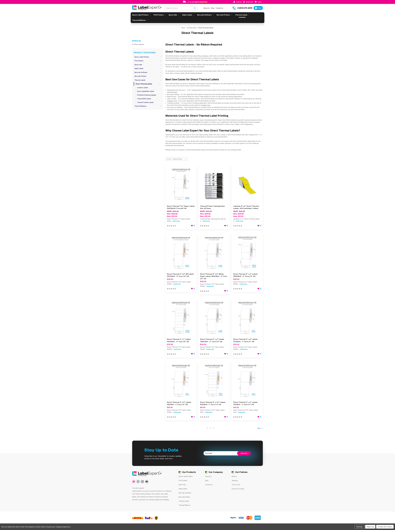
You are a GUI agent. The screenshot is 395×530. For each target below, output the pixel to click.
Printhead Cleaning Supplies (146, 95)
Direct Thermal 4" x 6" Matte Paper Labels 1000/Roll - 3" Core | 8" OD (213, 276)
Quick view (180, 182)
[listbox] (179, 159)
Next (259, 428)
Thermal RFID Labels (144, 99)
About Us (207, 8)
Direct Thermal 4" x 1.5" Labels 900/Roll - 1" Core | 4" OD (212, 403)
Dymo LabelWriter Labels (145, 91)
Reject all (370, 527)
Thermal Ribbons (139, 20)
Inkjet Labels (187, 15)
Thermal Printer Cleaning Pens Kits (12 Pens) (212, 207)
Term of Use (236, 484)
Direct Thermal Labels (144, 84)
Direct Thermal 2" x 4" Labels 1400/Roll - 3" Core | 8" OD (212, 340)
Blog (213, 8)
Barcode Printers (223, 15)
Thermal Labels (241, 15)
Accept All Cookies (385, 527)
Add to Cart (181, 189)
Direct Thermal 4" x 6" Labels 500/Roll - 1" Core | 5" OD (245, 340)
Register (250, 2)
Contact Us (219, 8)
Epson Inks (173, 15)
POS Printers (159, 15)
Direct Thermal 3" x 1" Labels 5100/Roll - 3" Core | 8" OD (179, 340)
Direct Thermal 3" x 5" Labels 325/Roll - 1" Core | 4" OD (245, 403)
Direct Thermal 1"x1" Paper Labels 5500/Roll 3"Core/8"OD (181, 207)
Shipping (235, 480)
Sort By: (169, 159)
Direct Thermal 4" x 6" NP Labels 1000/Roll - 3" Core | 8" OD (180, 275)
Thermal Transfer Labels (145, 102)
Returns (234, 476)
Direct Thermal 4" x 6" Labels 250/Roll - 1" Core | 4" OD (179, 403)
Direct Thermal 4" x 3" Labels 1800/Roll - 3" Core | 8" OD (245, 275)
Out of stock (247, 189)
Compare (180, 185)
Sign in (239, 2)
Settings (359, 527)
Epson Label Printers (140, 15)
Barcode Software (204, 15)
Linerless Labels (142, 87)
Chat (259, 8)
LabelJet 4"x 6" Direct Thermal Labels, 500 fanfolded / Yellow (246, 207)
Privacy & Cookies (238, 489)
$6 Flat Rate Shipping (197, 2)
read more (176, 221)
